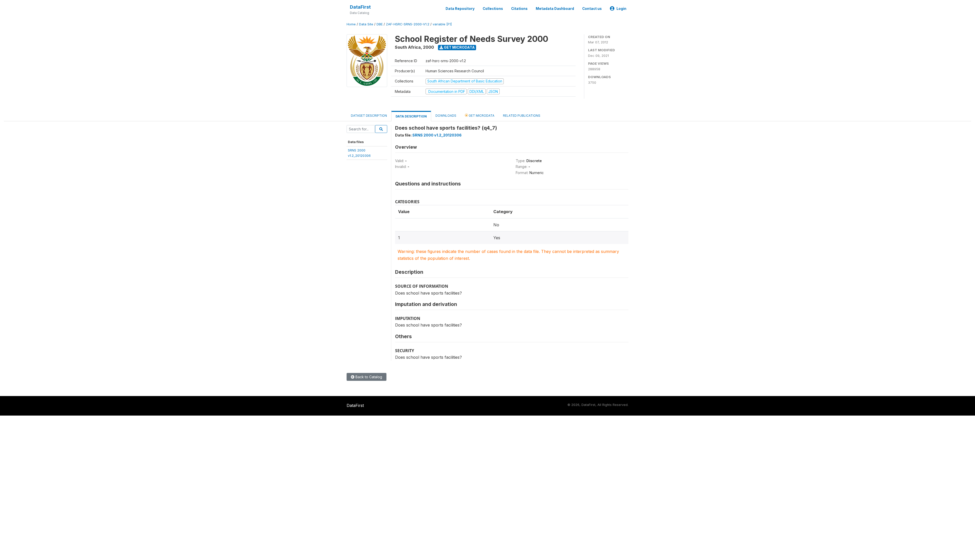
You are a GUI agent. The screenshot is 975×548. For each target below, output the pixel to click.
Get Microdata (459, 47)
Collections (493, 9)
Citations (519, 9)
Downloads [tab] (445, 115)
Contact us (592, 9)
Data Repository (460, 9)
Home (351, 24)
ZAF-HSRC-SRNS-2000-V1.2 (407, 24)
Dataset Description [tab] (369, 115)
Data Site (366, 24)
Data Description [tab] (411, 116)
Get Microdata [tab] (481, 115)
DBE (380, 24)
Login (621, 9)
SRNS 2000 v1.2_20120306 (437, 135)
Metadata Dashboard (555, 9)
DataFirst (360, 7)
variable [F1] (442, 24)
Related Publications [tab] (521, 115)
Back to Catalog (368, 377)
